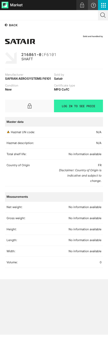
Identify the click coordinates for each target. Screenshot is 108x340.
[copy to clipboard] (59, 54)
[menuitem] (82, 5)
